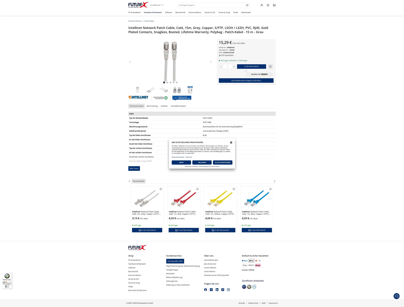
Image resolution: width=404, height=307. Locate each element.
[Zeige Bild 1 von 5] (164, 82)
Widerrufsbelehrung (174, 277)
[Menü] (10, 273)
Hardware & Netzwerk (137, 264)
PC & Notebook (134, 260)
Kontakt (242, 303)
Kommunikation (134, 275)
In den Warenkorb (251, 66)
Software (131, 268)
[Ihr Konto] (261, 5)
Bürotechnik (133, 271)
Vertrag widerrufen (175, 261)
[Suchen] (247, 5)
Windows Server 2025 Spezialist (216, 275)
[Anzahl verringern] (221, 66)
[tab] (152, 106)
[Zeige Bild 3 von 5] (170, 82)
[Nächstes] (210, 61)
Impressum (273, 303)
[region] (170, 66)
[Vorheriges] (130, 61)
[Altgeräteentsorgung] (160, 98)
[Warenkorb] (274, 5)
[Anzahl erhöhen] (234, 66)
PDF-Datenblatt (227, 55)
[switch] (7, 286)
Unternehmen (209, 271)
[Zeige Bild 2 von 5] (167, 82)
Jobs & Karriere (210, 264)
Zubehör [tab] (164, 106)
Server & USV (133, 279)
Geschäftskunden (211, 260)
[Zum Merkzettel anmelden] (270, 66)
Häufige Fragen (172, 270)
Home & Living (134, 283)
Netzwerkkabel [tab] (138, 181)
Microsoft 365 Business (137, 290)
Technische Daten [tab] (136, 106)
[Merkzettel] (267, 5)
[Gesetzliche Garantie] (181, 98)
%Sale (130, 286)
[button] (259, 74)
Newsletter (170, 273)
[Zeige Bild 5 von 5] (177, 82)
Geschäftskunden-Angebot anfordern (246, 80)
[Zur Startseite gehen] (138, 5)
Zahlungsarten (172, 281)
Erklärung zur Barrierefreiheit (178, 285)
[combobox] (211, 5)
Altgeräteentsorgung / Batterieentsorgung (183, 266)
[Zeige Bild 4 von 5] (173, 82)
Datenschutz (253, 303)
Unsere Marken (210, 268)
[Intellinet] (138, 98)
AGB (263, 303)
